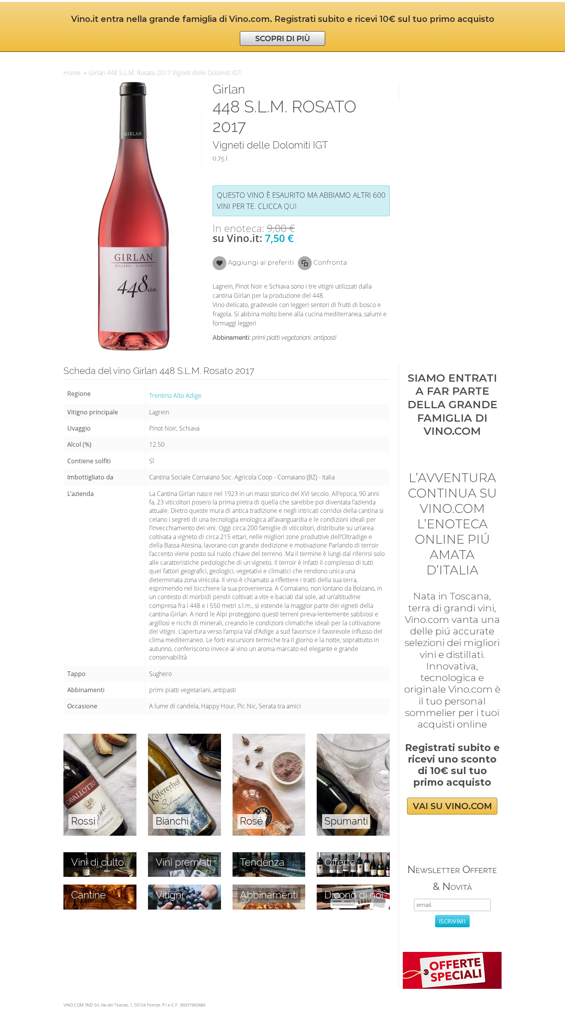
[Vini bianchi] (184, 738)
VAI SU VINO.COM (452, 806)
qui (290, 206)
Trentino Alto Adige (175, 395)
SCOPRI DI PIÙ (282, 38)
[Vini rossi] (99, 738)
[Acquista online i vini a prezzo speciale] (452, 956)
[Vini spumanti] (353, 738)
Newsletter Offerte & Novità (452, 877)
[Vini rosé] (269, 738)
